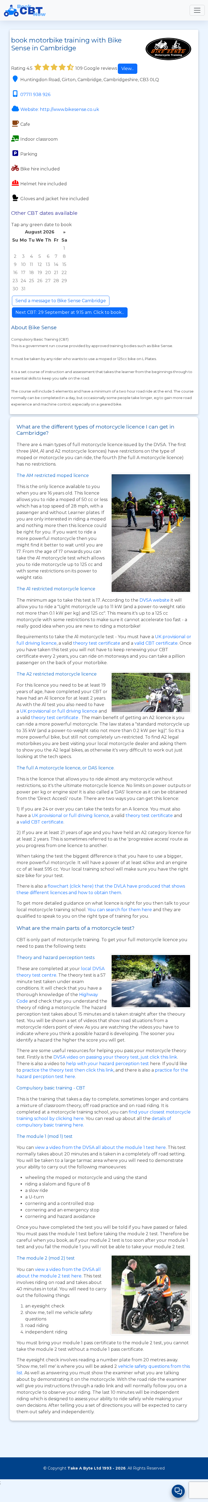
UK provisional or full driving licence (70, 815)
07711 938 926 (35, 94)
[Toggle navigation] (197, 10)
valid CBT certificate (156, 643)
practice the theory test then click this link (67, 1070)
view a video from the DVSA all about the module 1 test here (100, 1147)
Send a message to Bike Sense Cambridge (60, 300)
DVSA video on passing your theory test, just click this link (115, 1057)
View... (127, 68)
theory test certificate (97, 643)
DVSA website (155, 600)
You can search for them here (120, 909)
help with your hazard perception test (107, 1063)
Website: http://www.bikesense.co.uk (59, 109)
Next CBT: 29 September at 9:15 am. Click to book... (69, 312)
